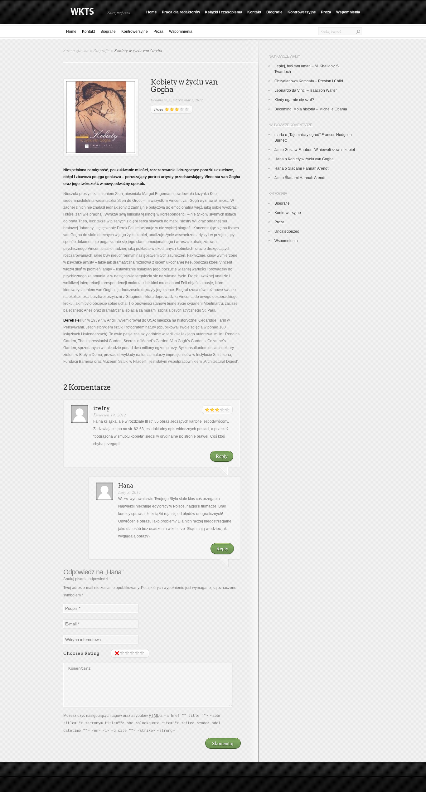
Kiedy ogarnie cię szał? (294, 100)
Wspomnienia (348, 12)
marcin (178, 99)
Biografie (274, 12)
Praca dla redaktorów (181, 12)
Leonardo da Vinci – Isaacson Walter (305, 90)
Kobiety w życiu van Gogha (311, 159)
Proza (326, 12)
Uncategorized (286, 231)
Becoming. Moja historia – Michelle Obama (310, 109)
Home (151, 12)
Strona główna (76, 50)
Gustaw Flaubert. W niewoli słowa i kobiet (320, 150)
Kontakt (254, 12)
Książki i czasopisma (223, 12)
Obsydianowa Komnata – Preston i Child (308, 81)
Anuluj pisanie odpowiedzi (85, 579)
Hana (113, 572)
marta (279, 135)
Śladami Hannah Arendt (308, 168)
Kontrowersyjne (302, 12)
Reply (222, 456)
